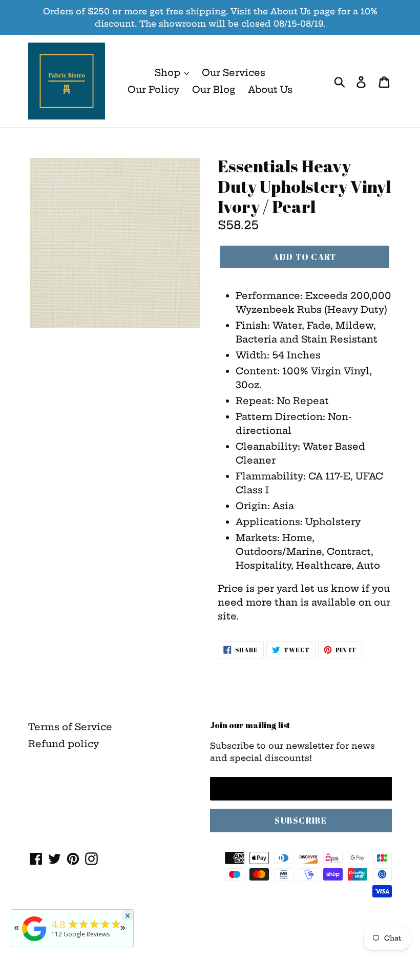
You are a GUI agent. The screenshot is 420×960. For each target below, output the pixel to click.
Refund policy (63, 744)
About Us (270, 89)
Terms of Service (70, 727)
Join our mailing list (250, 725)
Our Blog (213, 89)
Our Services (233, 72)
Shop (169, 72)
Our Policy (153, 89)
